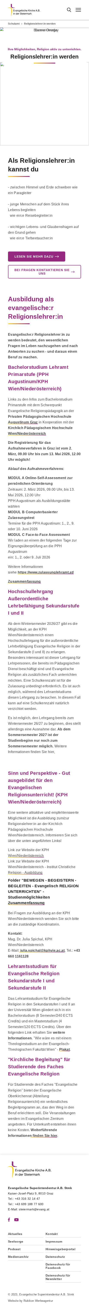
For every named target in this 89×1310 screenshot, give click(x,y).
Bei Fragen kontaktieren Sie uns (41, 271)
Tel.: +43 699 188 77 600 (26, 1204)
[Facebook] (9, 1219)
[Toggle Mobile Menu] (78, 10)
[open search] (69, 9)
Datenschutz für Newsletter (58, 1277)
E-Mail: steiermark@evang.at (28, 1209)
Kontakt (52, 1234)
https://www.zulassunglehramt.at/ (46, 572)
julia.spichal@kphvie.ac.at (42, 950)
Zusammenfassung (24, 581)
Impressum (54, 1241)
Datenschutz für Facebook (58, 1266)
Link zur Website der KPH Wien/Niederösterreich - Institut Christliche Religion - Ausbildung (41, 866)
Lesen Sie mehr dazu (33, 256)
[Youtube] (16, 1219)
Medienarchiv (18, 1256)
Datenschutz (55, 1256)
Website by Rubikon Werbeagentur (30, 1300)
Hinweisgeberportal (60, 1249)
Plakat (64, 1049)
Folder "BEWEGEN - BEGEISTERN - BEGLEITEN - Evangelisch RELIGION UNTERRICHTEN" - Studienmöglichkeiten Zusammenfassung (43, 891)
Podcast (14, 1249)
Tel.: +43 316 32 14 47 (24, 1198)
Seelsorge (15, 1241)
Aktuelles (15, 1234)
